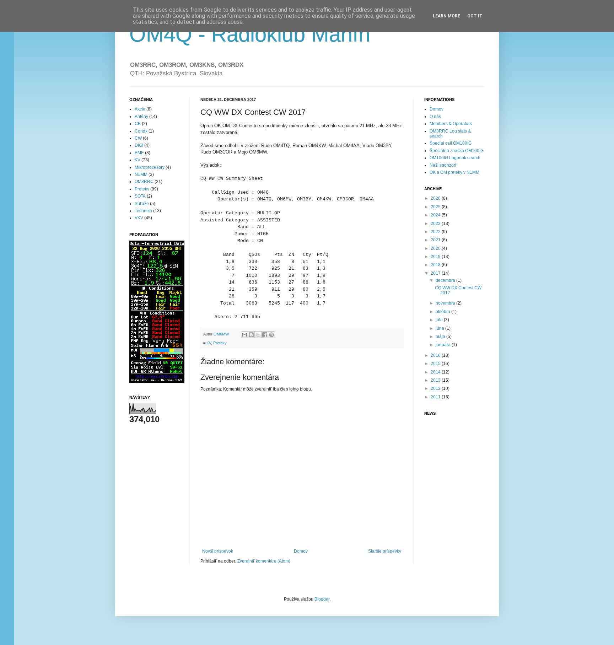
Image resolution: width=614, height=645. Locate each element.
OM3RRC (144, 181)
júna (440, 328)
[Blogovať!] (251, 334)
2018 (436, 264)
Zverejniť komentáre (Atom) (263, 561)
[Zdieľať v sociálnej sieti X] (258, 334)
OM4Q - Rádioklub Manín (249, 34)
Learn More (446, 16)
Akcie (140, 109)
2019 (436, 256)
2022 (436, 231)
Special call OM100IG (451, 143)
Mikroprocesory (150, 167)
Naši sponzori (443, 165)
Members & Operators (451, 123)
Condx (141, 131)
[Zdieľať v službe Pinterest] (271, 334)
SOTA (140, 196)
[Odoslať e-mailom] (244, 334)
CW (138, 138)
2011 (436, 396)
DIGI (139, 145)
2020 (436, 248)
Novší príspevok (217, 551)
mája (441, 336)
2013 (436, 380)
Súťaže (142, 203)
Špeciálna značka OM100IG (457, 150)
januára (444, 344)
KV (208, 343)
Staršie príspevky (384, 551)
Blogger (321, 599)
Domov (301, 551)
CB (138, 123)
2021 (436, 239)
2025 (436, 206)
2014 (436, 372)
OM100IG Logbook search (455, 157)
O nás (435, 116)
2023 (436, 223)
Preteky (220, 343)
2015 (436, 363)
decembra (446, 280)
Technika (143, 210)
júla (440, 319)
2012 (436, 388)
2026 (436, 198)
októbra (443, 311)
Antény (141, 116)
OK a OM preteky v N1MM (454, 172)
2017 (436, 273)
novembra (446, 303)
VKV (139, 217)
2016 (436, 355)
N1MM (141, 174)
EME (139, 152)
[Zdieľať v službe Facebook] (264, 334)
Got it (475, 16)
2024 (436, 215)
